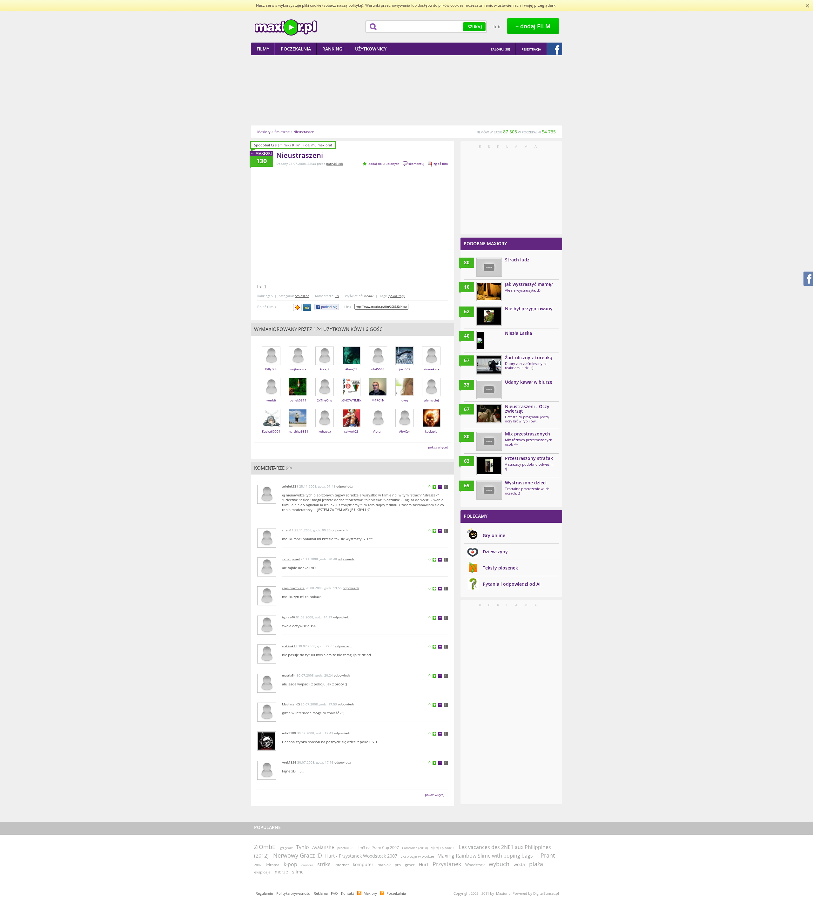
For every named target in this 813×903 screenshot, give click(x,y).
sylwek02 (351, 431)
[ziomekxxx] (431, 363)
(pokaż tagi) (396, 295)
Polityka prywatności (293, 893)
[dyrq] (404, 394)
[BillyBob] (271, 363)
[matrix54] (266, 691)
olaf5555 (378, 369)
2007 (258, 865)
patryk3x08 (334, 163)
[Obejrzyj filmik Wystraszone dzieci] (489, 490)
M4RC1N (378, 400)
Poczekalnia (396, 893)
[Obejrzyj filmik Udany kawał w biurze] (489, 389)
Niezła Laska (518, 333)
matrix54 (289, 675)
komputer (363, 864)
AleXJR (324, 369)
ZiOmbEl (265, 847)
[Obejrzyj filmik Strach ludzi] (489, 267)
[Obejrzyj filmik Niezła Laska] (480, 340)
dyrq (404, 400)
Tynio (302, 847)
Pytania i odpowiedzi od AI (512, 584)
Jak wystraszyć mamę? (529, 284)
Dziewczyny (495, 552)
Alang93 (351, 369)
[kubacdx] (324, 425)
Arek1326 (289, 762)
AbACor (404, 431)
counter (307, 865)
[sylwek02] (351, 425)
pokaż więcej (438, 447)
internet (342, 864)
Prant (548, 855)
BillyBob (271, 369)
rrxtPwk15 (289, 646)
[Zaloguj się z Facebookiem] (554, 49)
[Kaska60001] (271, 425)
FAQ (334, 893)
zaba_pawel (291, 559)
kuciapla (431, 431)
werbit (271, 400)
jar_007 (404, 369)
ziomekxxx (431, 369)
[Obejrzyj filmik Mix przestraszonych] (489, 441)
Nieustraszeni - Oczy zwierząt (527, 408)
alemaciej (431, 400)
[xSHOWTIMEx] (351, 394)
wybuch (499, 864)
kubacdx (325, 431)
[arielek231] (266, 502)
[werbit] (271, 394)
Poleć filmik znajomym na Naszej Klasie (307, 307)
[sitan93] (266, 546)
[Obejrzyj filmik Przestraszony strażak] (489, 465)
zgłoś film (440, 163)
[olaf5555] (378, 363)
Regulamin (264, 893)
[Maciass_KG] (266, 720)
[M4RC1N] (378, 394)
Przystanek (447, 864)
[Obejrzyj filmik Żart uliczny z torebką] (489, 364)
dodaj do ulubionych (383, 163)
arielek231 (290, 486)
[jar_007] (404, 363)
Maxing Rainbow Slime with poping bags (485, 855)
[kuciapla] (431, 425)
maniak (384, 864)
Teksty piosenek (500, 568)
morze (281, 872)
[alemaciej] (431, 394)
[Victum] (378, 425)
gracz (410, 864)
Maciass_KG (291, 704)
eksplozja (262, 872)
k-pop (290, 864)
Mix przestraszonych (527, 434)
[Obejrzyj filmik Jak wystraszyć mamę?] (489, 291)
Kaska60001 (271, 431)
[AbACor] (404, 425)
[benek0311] (298, 394)
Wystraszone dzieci (526, 483)
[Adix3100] (266, 749)
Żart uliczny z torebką (528, 357)
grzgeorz (286, 848)
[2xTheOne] (324, 394)
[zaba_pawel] (266, 575)
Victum (378, 431)
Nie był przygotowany (529, 309)
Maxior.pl (286, 27)
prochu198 (345, 848)
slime (298, 872)
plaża (536, 864)
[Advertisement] (406, 90)
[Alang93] (351, 363)
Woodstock (475, 864)
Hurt (423, 864)
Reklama (321, 893)
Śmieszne (302, 295)
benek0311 (298, 400)
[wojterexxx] (298, 363)
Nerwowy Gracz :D (297, 855)
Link (347, 306)
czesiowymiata (293, 588)
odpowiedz (344, 486)
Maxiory (370, 893)
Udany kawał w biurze (528, 382)
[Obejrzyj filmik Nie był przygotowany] (489, 316)
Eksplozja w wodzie (417, 856)
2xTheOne (325, 400)
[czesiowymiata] (266, 604)
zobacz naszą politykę (343, 5)
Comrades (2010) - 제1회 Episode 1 (429, 848)
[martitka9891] (298, 425)
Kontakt (347, 893)
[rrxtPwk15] (266, 662)
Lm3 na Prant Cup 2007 (378, 847)
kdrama (272, 864)
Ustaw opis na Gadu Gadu (297, 307)
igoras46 (288, 617)
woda (519, 864)
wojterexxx (298, 369)
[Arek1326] (266, 778)
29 (337, 295)
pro (398, 864)
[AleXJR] (324, 363)
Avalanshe (323, 847)
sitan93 (287, 530)
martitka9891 (298, 431)
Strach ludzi (518, 260)
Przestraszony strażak (529, 458)
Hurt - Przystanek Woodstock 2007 (361, 856)
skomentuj (416, 163)
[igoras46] (266, 633)
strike (324, 864)
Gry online (494, 535)
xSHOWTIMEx (351, 400)
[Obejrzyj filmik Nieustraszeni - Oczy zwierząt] (489, 413)
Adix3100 (289, 733)
